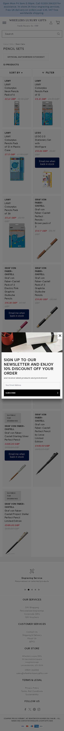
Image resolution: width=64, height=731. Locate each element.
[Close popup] (59, 335)
